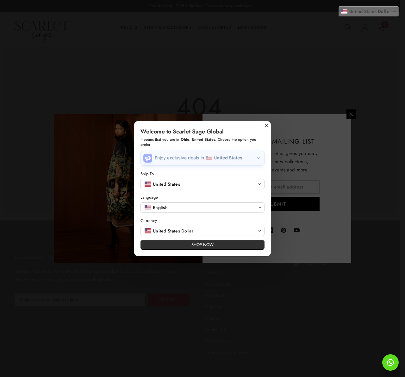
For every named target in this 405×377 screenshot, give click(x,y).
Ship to (147, 173)
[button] (369, 11)
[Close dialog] (266, 125)
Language (149, 197)
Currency (148, 220)
